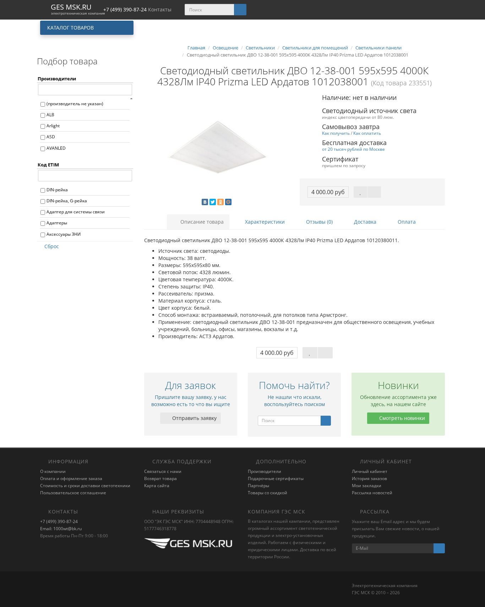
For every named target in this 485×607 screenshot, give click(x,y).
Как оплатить (367, 133)
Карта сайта (156, 486)
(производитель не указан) (75, 104)
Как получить (336, 133)
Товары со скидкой (267, 493)
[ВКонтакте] (205, 202)
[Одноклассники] (220, 202)
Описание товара (201, 221)
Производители (264, 471)
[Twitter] (212, 202)
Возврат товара (160, 478)
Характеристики (264, 221)
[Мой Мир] (228, 202)
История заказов (369, 478)
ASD (51, 137)
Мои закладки (366, 486)
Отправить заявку (194, 418)
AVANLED (56, 148)
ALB (50, 115)
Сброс (51, 246)
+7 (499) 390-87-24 (59, 521)
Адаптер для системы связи (76, 212)
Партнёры (258, 486)
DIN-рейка (57, 190)
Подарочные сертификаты (276, 478)
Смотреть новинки (401, 418)
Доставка (364, 221)
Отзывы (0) (319, 221)
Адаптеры (57, 223)
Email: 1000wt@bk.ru (61, 529)
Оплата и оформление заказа (71, 478)
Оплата (406, 221)
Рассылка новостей (372, 493)
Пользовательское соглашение (73, 493)
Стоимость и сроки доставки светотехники (85, 486)
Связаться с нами (162, 471)
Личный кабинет (369, 471)
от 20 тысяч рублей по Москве (353, 149)
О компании (53, 471)
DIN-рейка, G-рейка (67, 201)
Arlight (53, 126)
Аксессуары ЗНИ (64, 234)
